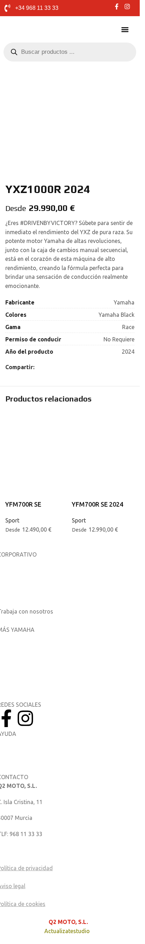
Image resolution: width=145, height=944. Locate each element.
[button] (125, 30)
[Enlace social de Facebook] (38, 367)
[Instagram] (25, 718)
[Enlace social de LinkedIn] (55, 367)
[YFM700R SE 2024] (103, 428)
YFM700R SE (23, 504)
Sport (12, 520)
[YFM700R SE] (36, 428)
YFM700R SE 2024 (97, 504)
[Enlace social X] (47, 367)
